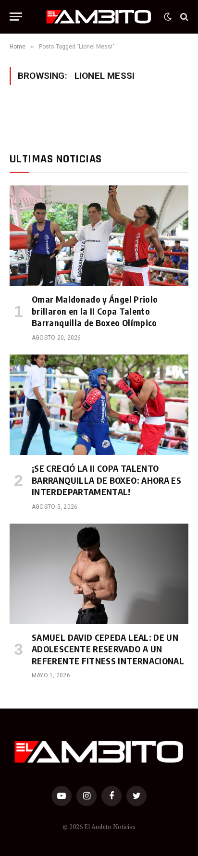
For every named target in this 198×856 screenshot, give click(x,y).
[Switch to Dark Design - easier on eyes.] (167, 16)
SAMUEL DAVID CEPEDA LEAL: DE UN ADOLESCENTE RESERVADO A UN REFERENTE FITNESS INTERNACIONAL (108, 649)
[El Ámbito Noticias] (98, 17)
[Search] (183, 16)
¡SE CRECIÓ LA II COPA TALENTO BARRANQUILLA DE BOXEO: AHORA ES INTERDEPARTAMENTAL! (106, 480)
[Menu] (16, 16)
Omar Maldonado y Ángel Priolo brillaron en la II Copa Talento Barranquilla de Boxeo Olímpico (95, 310)
